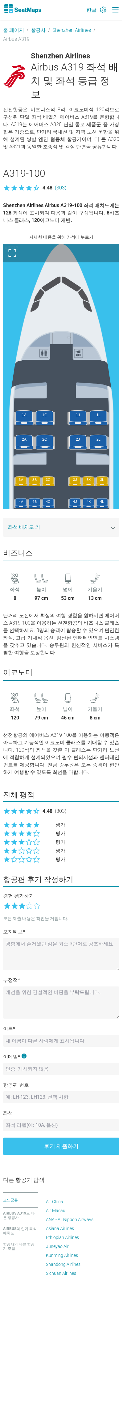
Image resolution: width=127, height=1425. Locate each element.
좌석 (8, 1113)
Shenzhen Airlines (71, 30)
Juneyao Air (57, 1246)
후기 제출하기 (61, 1146)
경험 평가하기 (18, 896)
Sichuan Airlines (61, 1273)
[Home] (22, 8)
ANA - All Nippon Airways (69, 1219)
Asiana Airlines (60, 1228)
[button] (34, 188)
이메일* (11, 1057)
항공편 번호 (16, 1085)
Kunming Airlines (62, 1255)
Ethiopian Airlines (62, 1237)
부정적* (11, 980)
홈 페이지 (13, 30)
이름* (9, 1029)
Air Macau (55, 1210)
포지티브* (14, 932)
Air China (54, 1201)
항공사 (38, 30)
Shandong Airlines (63, 1264)
